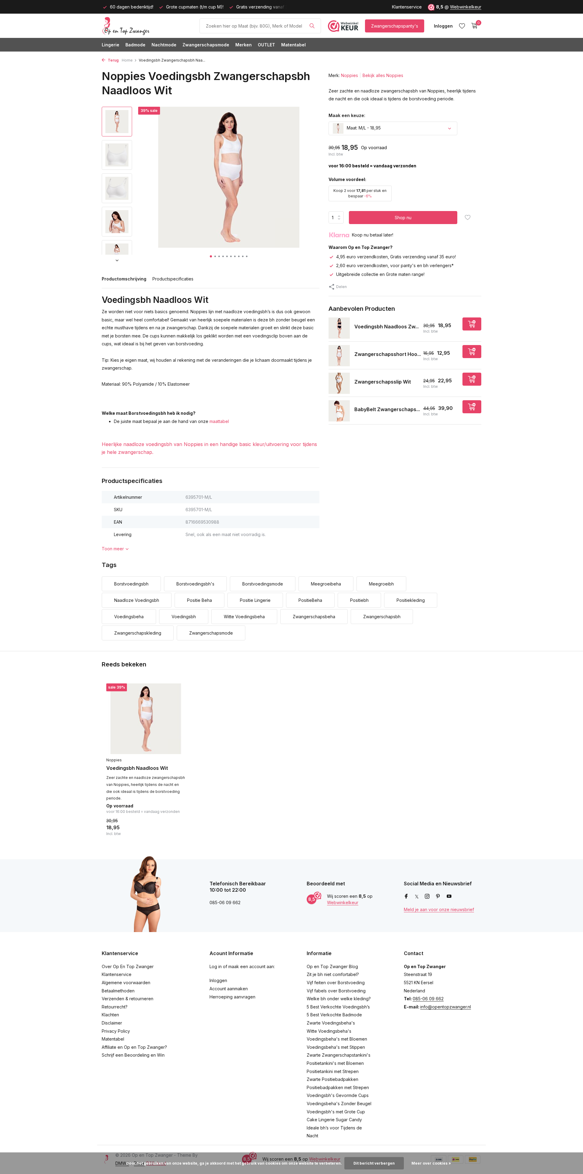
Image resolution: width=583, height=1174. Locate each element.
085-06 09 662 (428, 998)
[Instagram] (427, 896)
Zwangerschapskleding (137, 633)
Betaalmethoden (118, 990)
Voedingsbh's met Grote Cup (336, 1111)
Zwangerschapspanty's (394, 26)
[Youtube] (449, 896)
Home (127, 60)
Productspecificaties (172, 278)
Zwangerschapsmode (205, 44)
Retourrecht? (115, 1006)
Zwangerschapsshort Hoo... (387, 354)
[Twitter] (417, 896)
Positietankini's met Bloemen (335, 1063)
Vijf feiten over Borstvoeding (336, 982)
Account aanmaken (229, 988)
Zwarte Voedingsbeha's (331, 1022)
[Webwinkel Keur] (343, 26)
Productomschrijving (124, 278)
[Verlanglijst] (462, 25)
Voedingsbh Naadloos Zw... (386, 327)
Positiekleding (411, 600)
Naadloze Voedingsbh (136, 600)
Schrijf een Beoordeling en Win (133, 1055)
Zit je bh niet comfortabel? (333, 974)
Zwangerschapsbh (382, 616)
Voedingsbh (184, 616)
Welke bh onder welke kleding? (339, 998)
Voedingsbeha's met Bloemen (337, 1039)
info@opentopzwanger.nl (445, 1006)
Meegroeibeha (326, 583)
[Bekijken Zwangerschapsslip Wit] (339, 383)
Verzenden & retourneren (127, 998)
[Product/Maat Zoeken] (312, 26)
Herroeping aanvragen (232, 996)
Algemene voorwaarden (126, 982)
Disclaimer (112, 1022)
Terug (113, 60)
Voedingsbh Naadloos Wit (137, 768)
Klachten (110, 1014)
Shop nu (403, 217)
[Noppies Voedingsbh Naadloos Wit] (145, 718)
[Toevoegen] (471, 324)
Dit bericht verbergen (374, 1163)
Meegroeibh (381, 583)
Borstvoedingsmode (262, 583)
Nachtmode (164, 44)
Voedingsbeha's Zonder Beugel (339, 1103)
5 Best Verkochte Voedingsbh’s (338, 1006)
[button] (211, 256)
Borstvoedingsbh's (195, 583)
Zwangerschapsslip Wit (382, 382)
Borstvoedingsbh (131, 583)
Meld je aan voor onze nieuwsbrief (439, 909)
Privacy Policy (116, 1031)
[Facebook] (406, 896)
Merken (243, 44)
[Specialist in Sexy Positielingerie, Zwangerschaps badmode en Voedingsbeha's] (147, 26)
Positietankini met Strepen (333, 1071)
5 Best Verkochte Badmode (334, 1014)
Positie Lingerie (255, 600)
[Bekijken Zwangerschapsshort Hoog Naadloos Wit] (339, 355)
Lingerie (110, 44)
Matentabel (293, 44)
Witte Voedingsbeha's (329, 1031)
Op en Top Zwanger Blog (332, 966)
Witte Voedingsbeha (244, 616)
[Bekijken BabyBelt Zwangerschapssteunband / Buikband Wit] (339, 410)
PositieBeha (310, 600)
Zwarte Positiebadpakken (332, 1079)
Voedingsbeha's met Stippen (336, 1047)
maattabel (219, 421)
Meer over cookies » (431, 1163)
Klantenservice (407, 6)
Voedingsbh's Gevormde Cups (338, 1095)
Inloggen (218, 980)
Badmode (135, 44)
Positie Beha (199, 600)
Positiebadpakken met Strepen (338, 1087)
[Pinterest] (438, 896)
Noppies (349, 75)
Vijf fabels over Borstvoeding (336, 990)
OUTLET (266, 44)
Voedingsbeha (129, 616)
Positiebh (359, 600)
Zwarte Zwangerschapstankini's (338, 1055)
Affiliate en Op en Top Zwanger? (134, 1047)
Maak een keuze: (347, 115)
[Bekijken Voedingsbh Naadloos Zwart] (339, 328)
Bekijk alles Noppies (383, 75)
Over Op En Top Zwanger (128, 966)
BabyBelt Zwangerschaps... (387, 409)
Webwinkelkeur (465, 6)
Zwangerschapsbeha (314, 616)
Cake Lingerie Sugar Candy (334, 1119)
